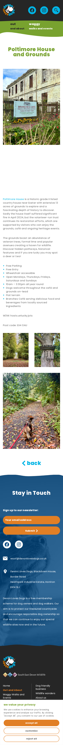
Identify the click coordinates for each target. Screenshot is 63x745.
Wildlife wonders (45, 693)
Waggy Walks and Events (13, 696)
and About (17, 26)
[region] (31, 722)
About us (41, 697)
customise (31, 730)
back (34, 463)
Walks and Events (41, 26)
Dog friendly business (43, 687)
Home (6, 685)
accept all (31, 722)
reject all (31, 738)
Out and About (12, 690)
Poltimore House (13, 199)
